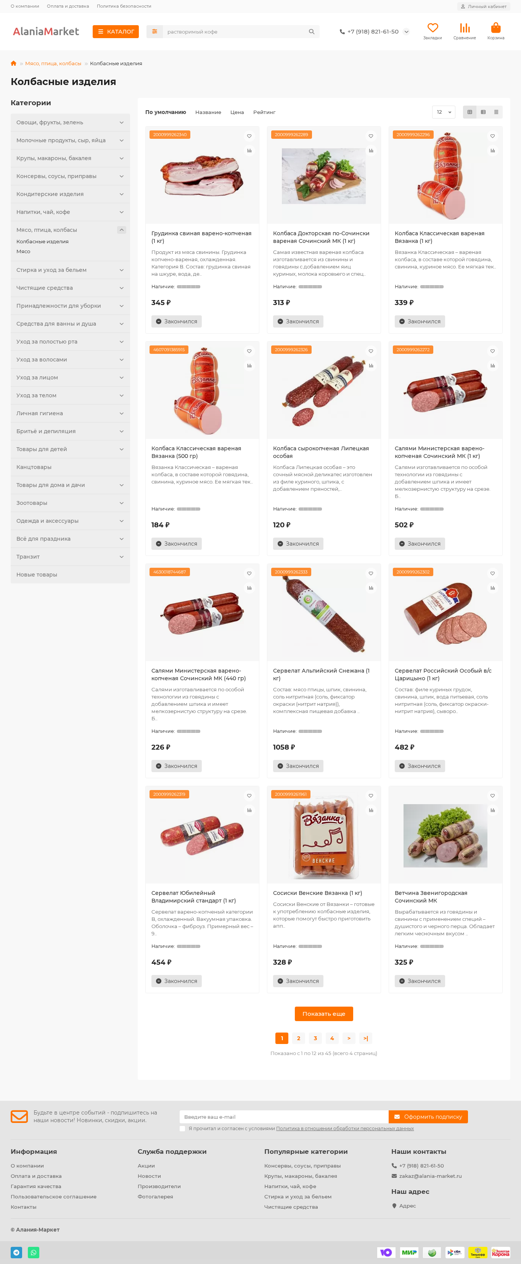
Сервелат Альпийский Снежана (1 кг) (321, 674)
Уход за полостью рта (46, 341)
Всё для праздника (43, 538)
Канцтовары (33, 467)
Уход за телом (36, 395)
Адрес (407, 1206)
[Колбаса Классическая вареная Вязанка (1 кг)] (446, 176)
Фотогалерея (155, 1196)
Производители (159, 1186)
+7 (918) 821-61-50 (421, 1166)
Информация (34, 1151)
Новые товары (36, 574)
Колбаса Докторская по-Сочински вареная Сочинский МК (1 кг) (321, 237)
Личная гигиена (39, 413)
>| (365, 1038)
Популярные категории (306, 1151)
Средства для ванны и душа (56, 323)
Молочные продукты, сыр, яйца (61, 140)
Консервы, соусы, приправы (56, 176)
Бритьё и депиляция (46, 431)
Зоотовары (31, 502)
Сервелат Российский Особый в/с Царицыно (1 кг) (443, 674)
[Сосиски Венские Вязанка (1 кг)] (324, 836)
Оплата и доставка (68, 6)
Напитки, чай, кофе (43, 212)
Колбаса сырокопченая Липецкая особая (321, 452)
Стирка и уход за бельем (51, 270)
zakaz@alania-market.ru (430, 1176)
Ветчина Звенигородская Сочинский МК (431, 897)
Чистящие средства (44, 287)
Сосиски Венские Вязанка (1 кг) (317, 893)
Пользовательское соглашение (53, 1196)
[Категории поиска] (154, 31)
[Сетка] (470, 112)
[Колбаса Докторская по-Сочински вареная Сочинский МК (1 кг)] (324, 176)
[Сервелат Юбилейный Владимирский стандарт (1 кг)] (202, 836)
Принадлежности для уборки (58, 305)
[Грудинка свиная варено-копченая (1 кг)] (202, 176)
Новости (149, 1176)
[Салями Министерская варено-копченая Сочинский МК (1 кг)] (446, 391)
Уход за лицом (37, 377)
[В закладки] (249, 136)
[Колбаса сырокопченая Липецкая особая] (324, 391)
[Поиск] (311, 32)
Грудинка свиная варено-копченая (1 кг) (201, 237)
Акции (146, 1166)
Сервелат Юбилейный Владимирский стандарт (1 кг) (193, 897)
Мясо (23, 251)
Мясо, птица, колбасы (53, 63)
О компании (25, 6)
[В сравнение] (249, 150)
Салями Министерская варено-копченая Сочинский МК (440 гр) (198, 674)
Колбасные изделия (42, 241)
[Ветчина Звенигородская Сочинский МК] (446, 836)
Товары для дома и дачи (50, 485)
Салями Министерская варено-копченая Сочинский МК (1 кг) (439, 452)
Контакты (24, 1207)
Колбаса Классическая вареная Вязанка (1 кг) (440, 237)
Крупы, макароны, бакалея (54, 158)
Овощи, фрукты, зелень (49, 122)
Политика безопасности (124, 6)
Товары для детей (41, 449)
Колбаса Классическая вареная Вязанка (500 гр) (196, 452)
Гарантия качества (36, 1186)
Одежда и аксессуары (47, 520)
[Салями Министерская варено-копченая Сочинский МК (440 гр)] (202, 613)
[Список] (483, 112)
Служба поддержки (172, 1151)
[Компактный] (496, 112)
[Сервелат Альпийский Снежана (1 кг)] (324, 613)
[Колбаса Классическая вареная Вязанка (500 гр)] (202, 391)
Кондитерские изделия (50, 194)
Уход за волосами (41, 359)
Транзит (28, 556)
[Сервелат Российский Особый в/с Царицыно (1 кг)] (446, 613)
